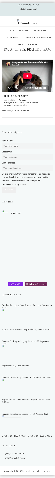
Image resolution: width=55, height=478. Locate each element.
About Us (32, 44)
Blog (20, 44)
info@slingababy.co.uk (28, 9)
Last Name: (7, 151)
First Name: (7, 140)
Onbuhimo (18, 105)
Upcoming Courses (11, 294)
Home (11, 30)
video (25, 105)
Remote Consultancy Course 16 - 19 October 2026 (25, 414)
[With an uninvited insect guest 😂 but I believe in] (27, 255)
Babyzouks (10, 102)
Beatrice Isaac (23, 102)
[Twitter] (20, 13)
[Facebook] (30, 13)
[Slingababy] (27, 21)
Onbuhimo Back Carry (15, 95)
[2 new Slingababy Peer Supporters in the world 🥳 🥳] (27, 268)
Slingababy (26, 471)
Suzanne (22, 100)
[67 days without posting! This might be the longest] (27, 232)
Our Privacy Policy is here (14, 184)
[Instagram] (35, 13)
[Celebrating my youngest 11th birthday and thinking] (27, 246)
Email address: (9, 162)
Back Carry (8, 105)
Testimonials (11, 37)
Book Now (24, 30)
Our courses (40, 30)
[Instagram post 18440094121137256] (27, 278)
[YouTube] (25, 13)
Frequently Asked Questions (37, 37)
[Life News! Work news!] (27, 220)
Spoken (35, 102)
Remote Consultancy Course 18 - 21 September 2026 (26, 377)
